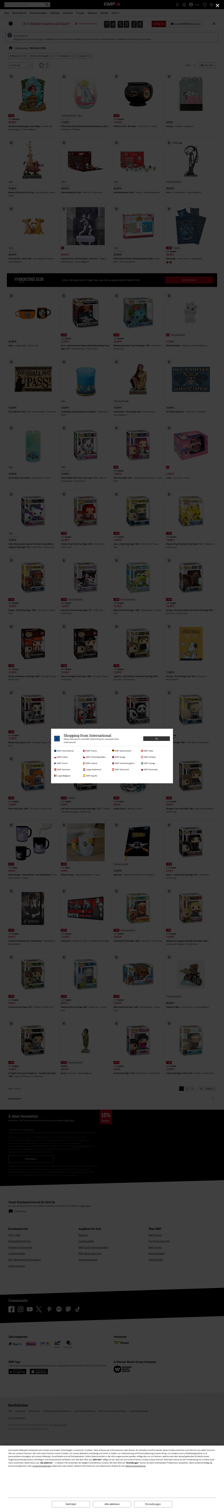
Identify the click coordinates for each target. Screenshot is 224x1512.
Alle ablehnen (112, 1504)
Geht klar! (71, 1504)
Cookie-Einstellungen (41, 1466)
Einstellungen (153, 1504)
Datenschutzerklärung (135, 1466)
